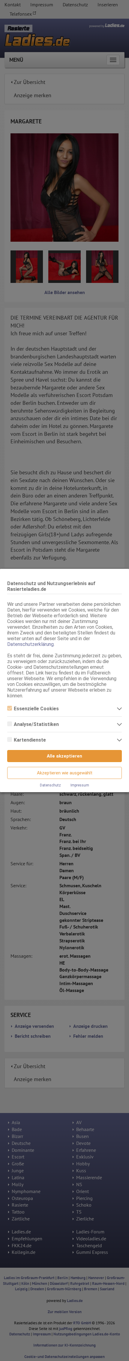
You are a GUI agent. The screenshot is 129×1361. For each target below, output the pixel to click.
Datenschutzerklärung (30, 644)
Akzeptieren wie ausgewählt (64, 773)
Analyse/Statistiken (36, 724)
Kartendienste (30, 740)
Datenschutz (50, 785)
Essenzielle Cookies (36, 709)
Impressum (79, 785)
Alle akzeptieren (64, 756)
